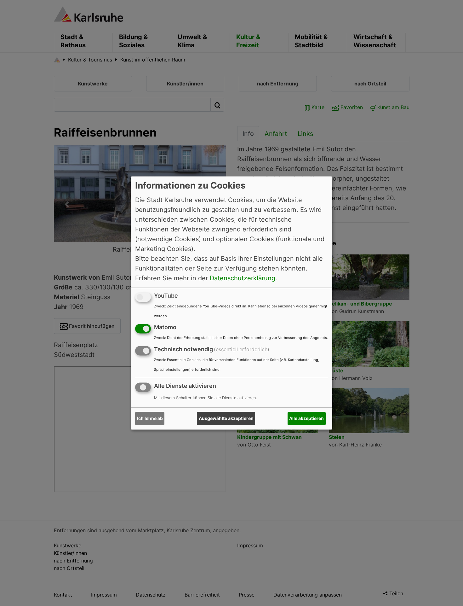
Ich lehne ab (150, 418)
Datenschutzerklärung (242, 278)
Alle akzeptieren (306, 418)
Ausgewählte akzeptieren (226, 418)
